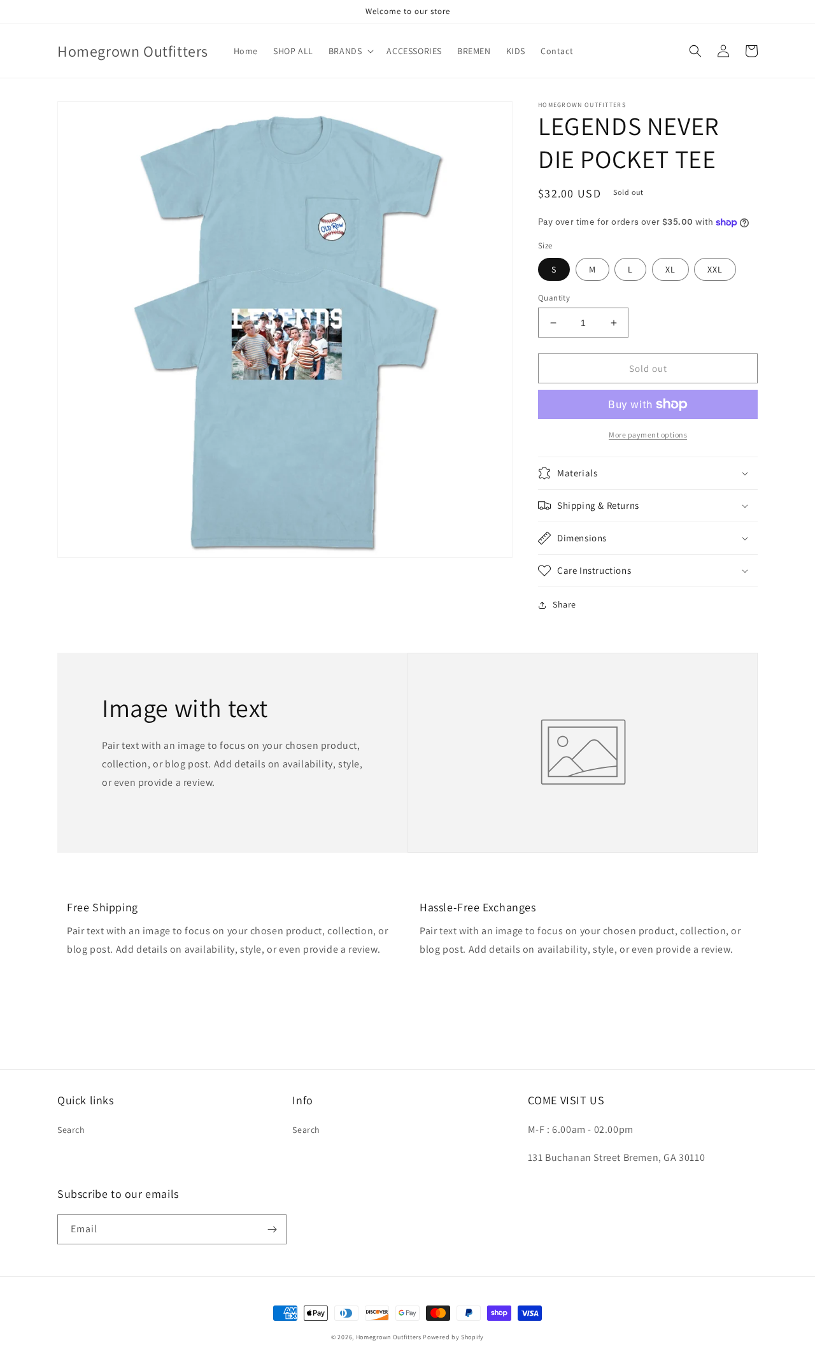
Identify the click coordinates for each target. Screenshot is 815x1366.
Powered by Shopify (453, 1337)
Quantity (554, 297)
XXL (715, 269)
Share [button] (564, 604)
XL (670, 269)
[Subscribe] (272, 1229)
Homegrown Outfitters (389, 1337)
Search (71, 1129)
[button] (350, 51)
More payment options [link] (648, 434)
